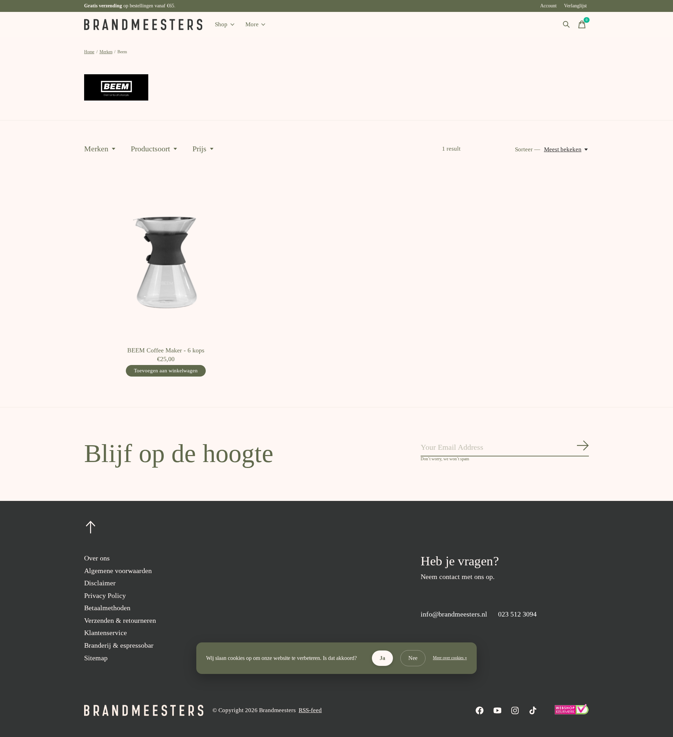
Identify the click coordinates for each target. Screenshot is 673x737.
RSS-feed (310, 710)
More (252, 24)
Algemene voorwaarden (118, 570)
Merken (96, 148)
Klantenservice (105, 632)
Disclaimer (100, 583)
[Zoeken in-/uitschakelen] (566, 25)
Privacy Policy (105, 595)
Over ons (97, 558)
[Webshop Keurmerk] (571, 712)
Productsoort (150, 148)
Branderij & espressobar (119, 645)
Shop (221, 24)
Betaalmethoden (107, 608)
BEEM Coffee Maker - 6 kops (165, 350)
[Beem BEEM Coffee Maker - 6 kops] (165, 259)
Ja (382, 658)
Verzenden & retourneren (120, 620)
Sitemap (96, 658)
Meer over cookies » (450, 657)
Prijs (199, 148)
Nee (412, 658)
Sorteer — (527, 149)
